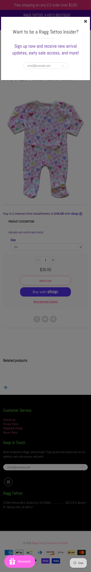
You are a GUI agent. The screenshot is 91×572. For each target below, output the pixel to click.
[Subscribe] (62, 65)
